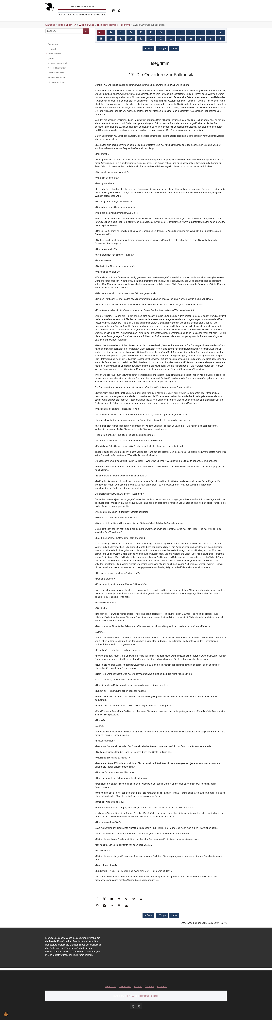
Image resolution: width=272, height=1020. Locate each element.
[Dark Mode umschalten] (119, 11)
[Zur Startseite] (49, 7)
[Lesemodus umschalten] (113, 11)
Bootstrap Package (149, 996)
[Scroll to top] (265, 1013)
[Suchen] (86, 31)
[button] (97, 899)
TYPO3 (130, 996)
